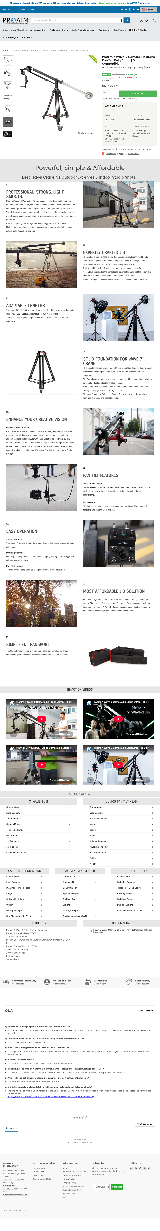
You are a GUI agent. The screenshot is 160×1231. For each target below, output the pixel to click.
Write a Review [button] (146, 1124)
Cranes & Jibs (37, 30)
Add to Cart (137, 93)
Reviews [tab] (10, 1128)
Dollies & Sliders (58, 30)
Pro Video (119, 30)
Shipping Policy (69, 1182)
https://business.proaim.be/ (112, 3)
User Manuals (68, 1193)
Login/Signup (39, 1168)
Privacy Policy (68, 1179)
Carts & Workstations (82, 30)
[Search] (127, 20)
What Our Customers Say (74, 1171)
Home (6, 51)
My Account (38, 1171)
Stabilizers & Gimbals (14, 30)
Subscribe (117, 1187)
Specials (26, 37)
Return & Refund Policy (72, 1190)
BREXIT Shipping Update (73, 1186)
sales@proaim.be (15, 1194)
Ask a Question (146, 1010)
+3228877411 (11, 1179)
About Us (66, 1168)
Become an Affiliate (26, 9)
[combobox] (77, 20)
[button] (121, 20)
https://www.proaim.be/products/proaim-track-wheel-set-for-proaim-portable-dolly (51, 1096)
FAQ (14, 9)
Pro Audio (104, 30)
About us (6, 9)
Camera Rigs (10, 37)
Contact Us (38, 1175)
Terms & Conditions (71, 1175)
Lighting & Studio (138, 30)
